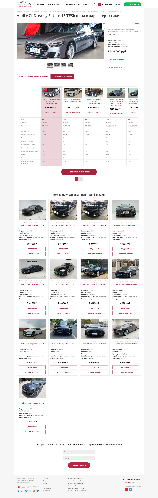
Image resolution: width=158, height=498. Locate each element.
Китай (44, 134)
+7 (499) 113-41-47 (113, 4)
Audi (43, 119)
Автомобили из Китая (75, 478)
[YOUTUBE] (126, 489)
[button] (24, 222)
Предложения (47, 481)
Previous (44, 64)
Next (75, 64)
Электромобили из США (76, 488)
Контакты (46, 490)
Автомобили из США (75, 481)
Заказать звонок (129, 482)
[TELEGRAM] (130, 489)
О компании (47, 488)
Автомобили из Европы (75, 483)
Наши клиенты (48, 486)
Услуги (45, 483)
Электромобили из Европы (77, 490)
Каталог (45, 478)
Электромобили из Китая (76, 486)
